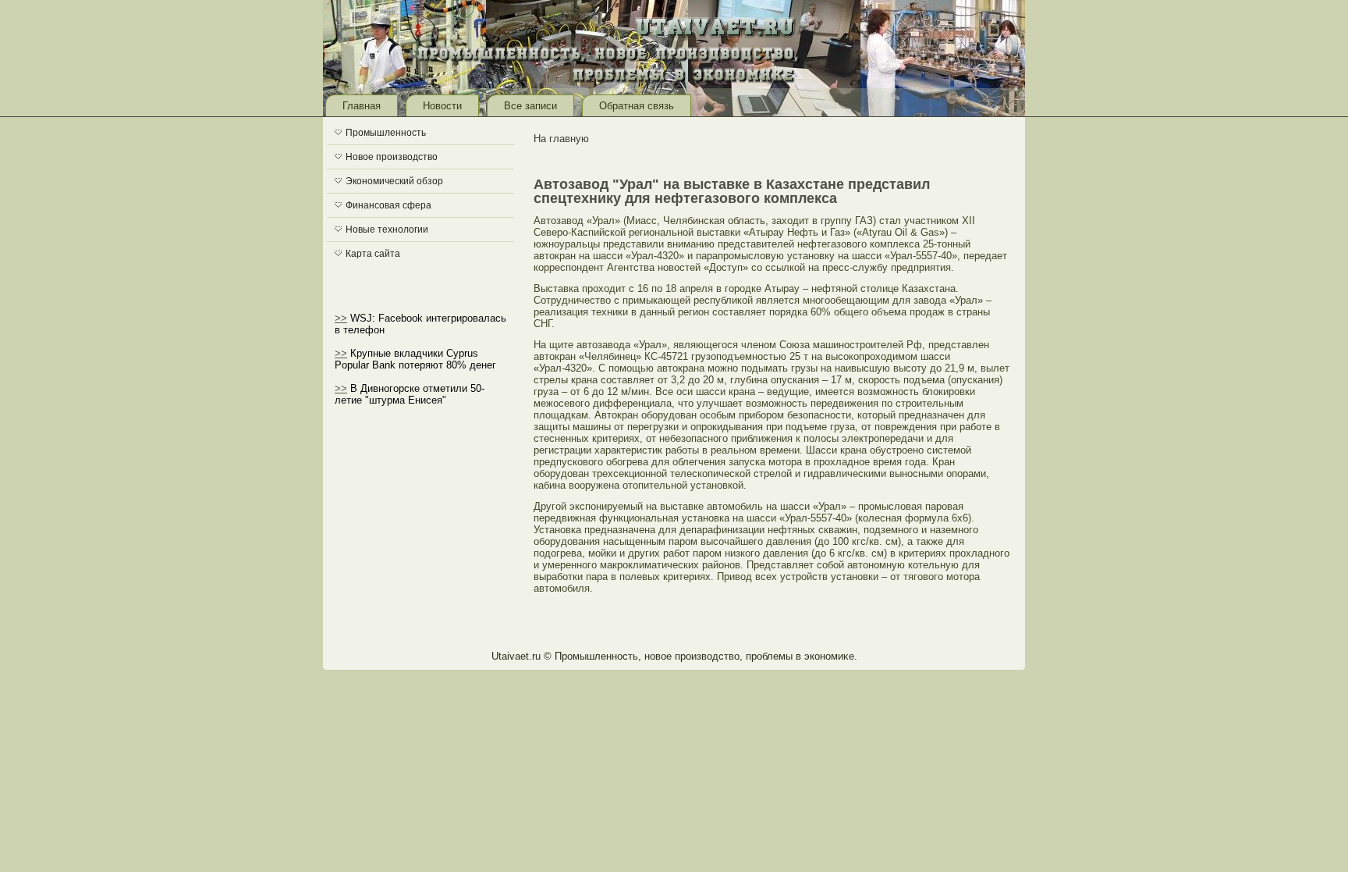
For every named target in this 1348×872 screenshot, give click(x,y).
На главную (561, 138)
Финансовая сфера (388, 205)
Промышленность (386, 132)
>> (341, 318)
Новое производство (392, 156)
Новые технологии (387, 229)
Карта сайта (373, 253)
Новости (442, 106)
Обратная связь (636, 106)
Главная (361, 106)
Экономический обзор (394, 181)
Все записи (530, 106)
